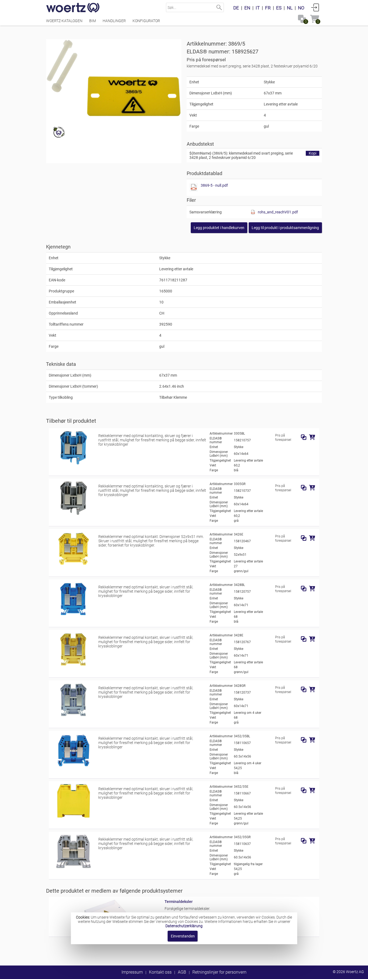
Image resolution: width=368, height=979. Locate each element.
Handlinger (114, 21)
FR (268, 8)
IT (258, 8)
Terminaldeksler (179, 901)
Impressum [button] (132, 972)
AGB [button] (182, 972)
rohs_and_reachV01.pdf (278, 212)
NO (301, 8)
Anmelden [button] (315, 7)
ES (279, 8)
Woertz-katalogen (64, 21)
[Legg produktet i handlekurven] (312, 437)
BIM (92, 21)
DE (236, 8)
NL (290, 8)
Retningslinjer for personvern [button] (219, 972)
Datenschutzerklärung (184, 926)
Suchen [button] (219, 7)
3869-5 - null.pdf (214, 185)
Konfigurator (146, 21)
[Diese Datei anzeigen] (193, 187)
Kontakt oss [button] (160, 972)
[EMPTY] (113, 78)
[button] (285, 227)
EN (247, 8)
